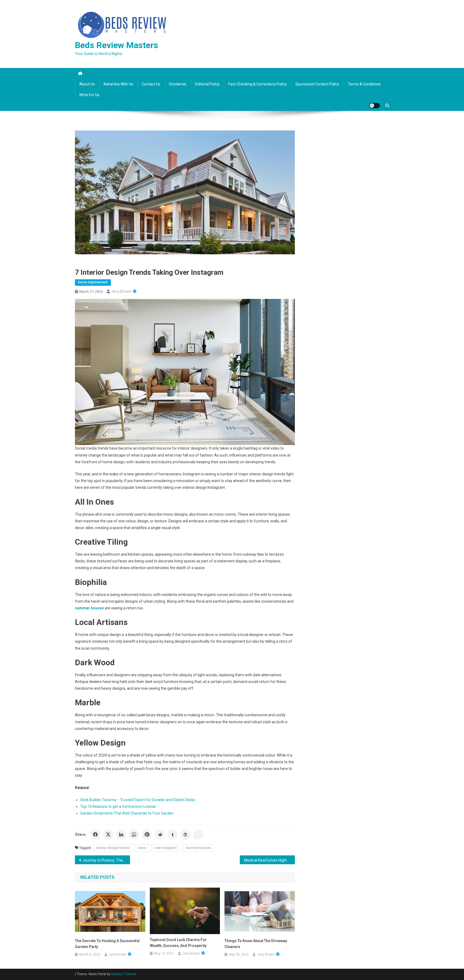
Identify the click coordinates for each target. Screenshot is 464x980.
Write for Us (89, 95)
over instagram (165, 848)
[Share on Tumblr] (173, 834)
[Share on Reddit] (160, 834)
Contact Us (151, 84)
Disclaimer (178, 84)
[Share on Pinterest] (147, 834)
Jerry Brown (121, 291)
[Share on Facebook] (95, 834)
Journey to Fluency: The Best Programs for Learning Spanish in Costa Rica (106, 860)
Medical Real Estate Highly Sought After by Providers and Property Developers (269, 860)
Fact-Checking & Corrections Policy (257, 84)
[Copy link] (198, 834)
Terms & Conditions (364, 84)
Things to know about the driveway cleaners (255, 944)
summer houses (198, 848)
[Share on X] (108, 834)
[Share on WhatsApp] (134, 834)
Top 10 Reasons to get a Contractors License (118, 806)
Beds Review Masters (116, 45)
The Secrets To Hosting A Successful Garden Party (107, 944)
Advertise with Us (118, 84)
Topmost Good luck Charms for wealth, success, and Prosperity (178, 943)
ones (142, 848)
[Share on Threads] (185, 834)
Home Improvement (93, 282)
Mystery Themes (123, 974)
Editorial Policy (207, 84)
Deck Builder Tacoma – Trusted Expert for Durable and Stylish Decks (137, 800)
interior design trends (112, 848)
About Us (87, 84)
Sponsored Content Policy (317, 84)
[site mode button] (374, 105)
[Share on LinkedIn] (121, 834)
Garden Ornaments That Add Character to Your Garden (126, 813)
